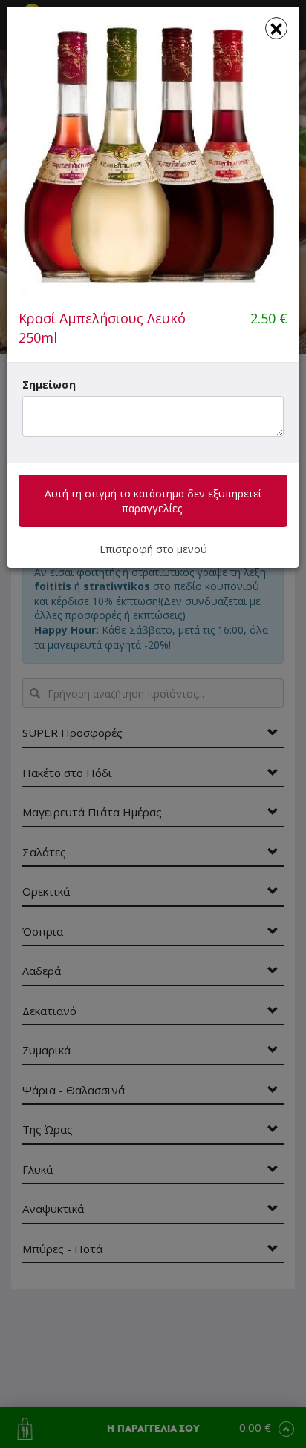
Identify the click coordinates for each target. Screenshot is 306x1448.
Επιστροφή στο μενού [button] (153, 549)
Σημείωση (49, 384)
